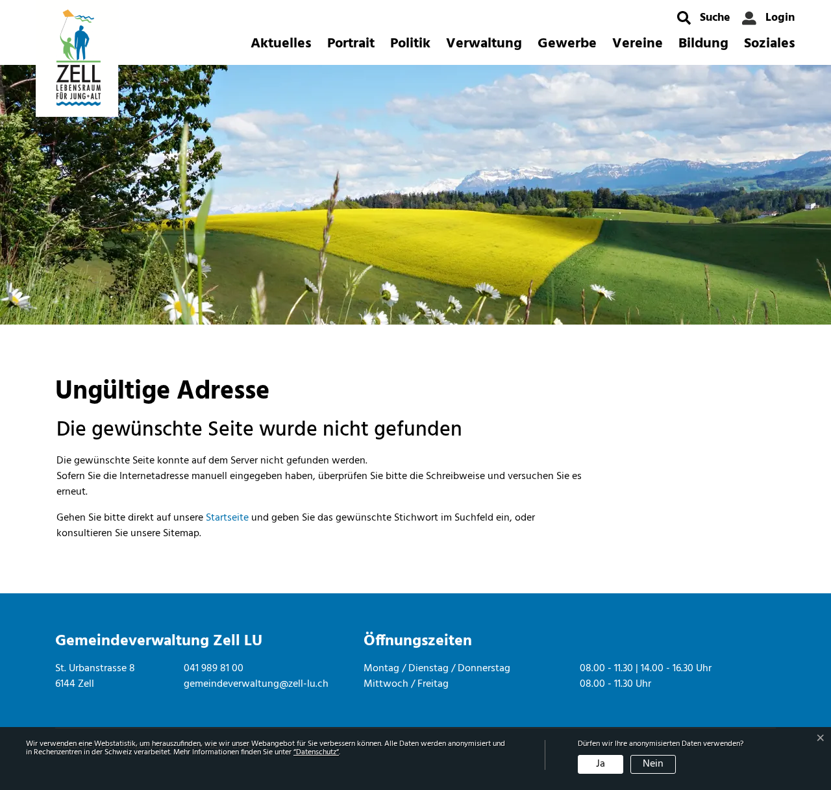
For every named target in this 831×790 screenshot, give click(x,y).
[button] (703, 17)
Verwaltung (484, 43)
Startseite (227, 518)
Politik (410, 43)
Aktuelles (281, 43)
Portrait (351, 43)
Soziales (769, 43)
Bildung (703, 43)
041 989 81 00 (213, 668)
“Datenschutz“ (316, 752)
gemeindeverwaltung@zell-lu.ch (256, 684)
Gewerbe (567, 43)
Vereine (637, 43)
